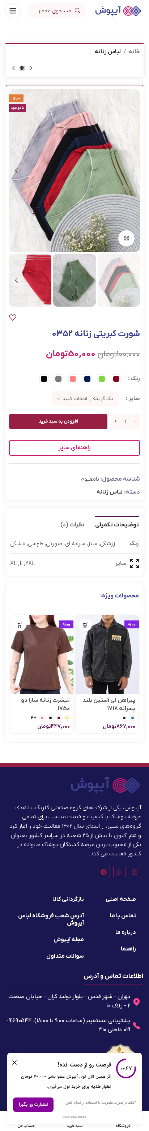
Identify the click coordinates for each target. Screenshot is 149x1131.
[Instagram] (135, 872)
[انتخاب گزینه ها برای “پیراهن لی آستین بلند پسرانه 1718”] (85, 625)
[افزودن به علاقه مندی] (12, 317)
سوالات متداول (65, 956)
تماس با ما (123, 916)
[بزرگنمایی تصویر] (126, 238)
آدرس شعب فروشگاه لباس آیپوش (51, 919)
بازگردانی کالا (68, 899)
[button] (132, 170)
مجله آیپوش (69, 939)
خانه (134, 51)
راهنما (128, 949)
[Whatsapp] (119, 872)
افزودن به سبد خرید (58, 421)
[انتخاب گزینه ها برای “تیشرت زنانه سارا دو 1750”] (20, 625)
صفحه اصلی (121, 899)
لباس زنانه (108, 51)
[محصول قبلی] (30, 68)
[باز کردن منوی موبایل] (13, 11)
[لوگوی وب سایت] (118, 10)
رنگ (135, 378)
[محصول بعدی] (13, 68)
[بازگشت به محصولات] (22, 68)
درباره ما (125, 932)
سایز (134, 398)
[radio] (116, 378)
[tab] (117, 524)
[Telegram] (104, 872)
